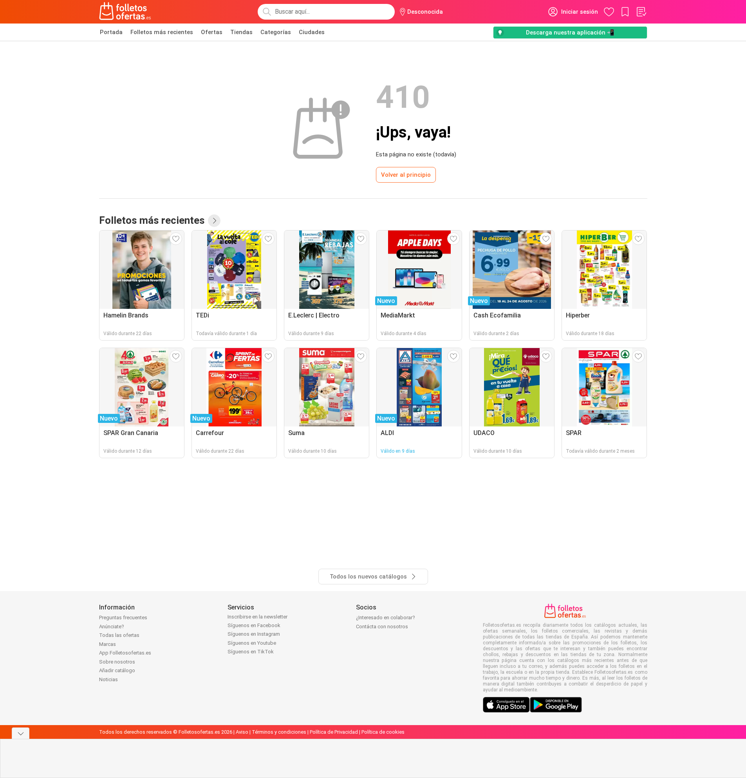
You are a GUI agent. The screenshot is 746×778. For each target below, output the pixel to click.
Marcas (107, 644)
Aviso (242, 732)
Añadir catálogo (117, 670)
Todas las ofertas (119, 635)
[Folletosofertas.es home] (125, 12)
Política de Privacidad (334, 732)
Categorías (275, 32)
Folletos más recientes (161, 32)
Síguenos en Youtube (252, 643)
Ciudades (312, 32)
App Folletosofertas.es (125, 653)
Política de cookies (383, 732)
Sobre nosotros (117, 662)
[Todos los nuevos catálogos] (214, 220)
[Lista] (641, 11)
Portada (111, 32)
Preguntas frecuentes (123, 617)
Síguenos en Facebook (254, 625)
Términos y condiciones (279, 732)
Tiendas (241, 32)
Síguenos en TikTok (251, 652)
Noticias (108, 679)
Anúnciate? (111, 626)
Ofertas (211, 32)
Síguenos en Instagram (254, 634)
